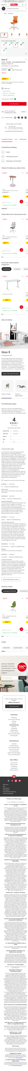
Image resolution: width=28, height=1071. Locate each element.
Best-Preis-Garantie (14, 749)
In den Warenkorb (14, 104)
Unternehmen (14, 763)
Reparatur (14, 726)
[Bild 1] (4, 35)
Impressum (6, 784)
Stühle (3, 642)
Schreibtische (6, 269)
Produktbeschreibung (6, 139)
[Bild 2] (12, 35)
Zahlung (14, 721)
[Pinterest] (22, 118)
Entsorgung (14, 728)
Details (8, 152)
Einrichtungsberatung (14, 747)
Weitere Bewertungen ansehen (11, 579)
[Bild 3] (19, 35)
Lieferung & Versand (12, 156)
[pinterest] (12, 781)
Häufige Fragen (14, 730)
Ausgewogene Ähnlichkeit (9, 591)
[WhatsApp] (15, 118)
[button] (3, 4)
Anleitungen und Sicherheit (13, 161)
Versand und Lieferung (14, 719)
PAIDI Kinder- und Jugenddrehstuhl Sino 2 (12, 217)
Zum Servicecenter (14, 706)
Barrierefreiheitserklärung (9, 791)
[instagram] (16, 781)
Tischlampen (17, 269)
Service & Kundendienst (14, 734)
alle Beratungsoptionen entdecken (14, 131)
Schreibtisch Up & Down (8, 274)
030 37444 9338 (12, 126)
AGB (4, 786)
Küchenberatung (14, 745)
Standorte (14, 744)
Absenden (22, 678)
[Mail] (26, 118)
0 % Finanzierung (14, 732)
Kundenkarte (14, 768)
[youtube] (20, 781)
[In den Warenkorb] (21, 201)
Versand (10, 83)
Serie (16, 139)
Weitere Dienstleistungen (14, 752)
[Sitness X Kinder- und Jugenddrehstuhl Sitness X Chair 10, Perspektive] (14, 23)
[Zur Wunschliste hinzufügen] (26, 59)
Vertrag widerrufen (14, 725)
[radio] (14, 431)
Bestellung (14, 717)
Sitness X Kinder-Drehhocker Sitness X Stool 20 (13, 172)
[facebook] (8, 781)
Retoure (14, 723)
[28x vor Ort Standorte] (22, 5)
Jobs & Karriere (14, 764)
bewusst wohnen (14, 770)
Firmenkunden (14, 735)
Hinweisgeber (6, 790)
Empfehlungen (23, 139)
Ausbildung (14, 766)
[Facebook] (19, 118)
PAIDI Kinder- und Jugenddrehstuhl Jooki (12, 596)
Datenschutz (6, 788)
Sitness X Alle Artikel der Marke (11, 373)
